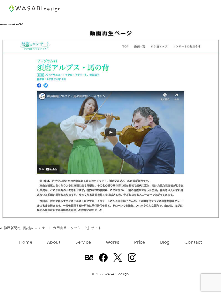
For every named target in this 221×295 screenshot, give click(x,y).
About (53, 242)
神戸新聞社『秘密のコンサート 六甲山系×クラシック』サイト (52, 228)
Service (83, 242)
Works (112, 242)
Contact (193, 242)
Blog (164, 242)
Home (25, 242)
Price (139, 242)
